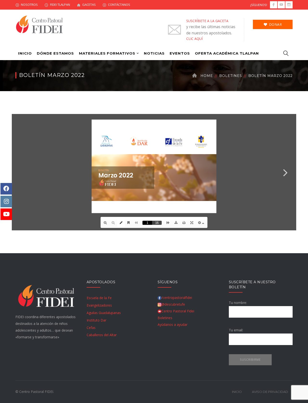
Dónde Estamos (55, 53)
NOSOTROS (29, 4)
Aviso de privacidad (270, 392)
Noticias (154, 53)
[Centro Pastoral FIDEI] (39, 24)
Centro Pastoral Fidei (177, 311)
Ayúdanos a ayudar (172, 324)
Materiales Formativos (107, 53)
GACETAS (89, 4)
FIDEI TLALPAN (60, 4)
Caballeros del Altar (102, 335)
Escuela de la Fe (99, 298)
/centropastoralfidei (176, 297)
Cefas (91, 327)
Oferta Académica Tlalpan (227, 53)
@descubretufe (173, 304)
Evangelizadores (99, 305)
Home (206, 76)
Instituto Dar (96, 320)
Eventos (180, 53)
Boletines (230, 76)
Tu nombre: (238, 302)
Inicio (25, 53)
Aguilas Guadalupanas (104, 312)
